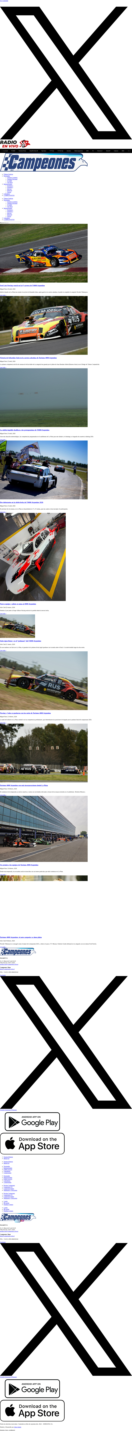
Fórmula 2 (10, 187)
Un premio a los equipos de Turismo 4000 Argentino (19, 865)
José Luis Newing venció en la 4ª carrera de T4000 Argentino (22, 285)
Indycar (9, 189)
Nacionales (7, 176)
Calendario (7, 194)
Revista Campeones (9, 1185)
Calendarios (7, 1171)
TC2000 (115, 151)
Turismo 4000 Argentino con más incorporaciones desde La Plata (24, 785)
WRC (95, 151)
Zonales (41, 151)
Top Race (16, 151)
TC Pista (24, 151)
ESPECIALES (8, 1169)
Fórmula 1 (72, 151)
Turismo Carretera (12, 177)
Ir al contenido (4, 1)
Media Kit (6, 1158)
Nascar (9, 192)
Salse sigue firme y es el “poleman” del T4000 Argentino (20, 641)
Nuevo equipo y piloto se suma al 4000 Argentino (18, 604)
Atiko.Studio (17, 1427)
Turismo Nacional (105, 151)
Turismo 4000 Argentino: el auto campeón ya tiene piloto (21, 937)
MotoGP (81, 151)
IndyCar (88, 151)
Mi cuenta (6, 1203)
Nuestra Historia (8, 1157)
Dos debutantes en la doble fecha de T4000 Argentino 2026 (21, 502)
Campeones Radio (9, 1188)
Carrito (6, 1201)
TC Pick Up (33, 151)
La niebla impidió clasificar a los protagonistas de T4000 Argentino (24, 430)
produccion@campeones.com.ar (9, 964)
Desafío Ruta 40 (6, 151)
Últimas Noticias (8, 174)
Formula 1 (10, 185)
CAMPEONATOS (9, 195)
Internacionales (8, 184)
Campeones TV (8, 1187)
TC (65, 151)
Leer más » (3, 295)
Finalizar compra (8, 1204)
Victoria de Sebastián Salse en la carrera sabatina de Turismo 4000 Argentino (28, 358)
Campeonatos (7, 1173)
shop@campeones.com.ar (7, 969)
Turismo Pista (124, 151)
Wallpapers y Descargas (10, 1190)
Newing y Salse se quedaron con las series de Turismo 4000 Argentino (25, 713)
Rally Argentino (51, 151)
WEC (60, 151)
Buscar (2, 223)
